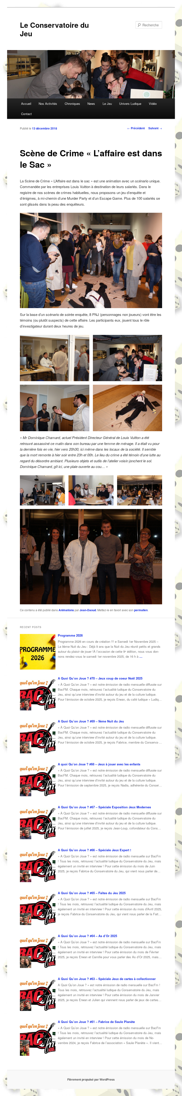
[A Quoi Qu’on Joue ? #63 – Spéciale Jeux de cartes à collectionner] (37, 995)
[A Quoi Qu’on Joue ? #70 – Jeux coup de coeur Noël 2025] (37, 694)
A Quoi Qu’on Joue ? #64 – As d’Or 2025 (87, 936)
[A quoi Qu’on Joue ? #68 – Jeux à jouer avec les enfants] (37, 780)
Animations (66, 610)
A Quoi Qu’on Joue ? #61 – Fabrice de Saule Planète (96, 1021)
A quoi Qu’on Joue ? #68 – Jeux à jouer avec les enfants (99, 764)
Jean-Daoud (88, 610)
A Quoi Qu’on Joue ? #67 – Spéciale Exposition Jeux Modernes (104, 807)
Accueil (26, 103)
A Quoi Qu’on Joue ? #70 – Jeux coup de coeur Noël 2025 (100, 678)
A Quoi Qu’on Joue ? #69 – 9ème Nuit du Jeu (91, 721)
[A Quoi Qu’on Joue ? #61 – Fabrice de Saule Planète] (37, 1038)
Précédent (136, 128)
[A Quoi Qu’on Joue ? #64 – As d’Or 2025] (37, 952)
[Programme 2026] (37, 652)
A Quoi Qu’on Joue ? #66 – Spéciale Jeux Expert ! (94, 850)
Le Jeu (107, 103)
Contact (26, 113)
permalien (141, 610)
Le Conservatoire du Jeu (54, 29)
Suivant (155, 128)
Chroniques (72, 103)
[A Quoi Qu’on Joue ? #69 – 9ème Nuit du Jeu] (37, 737)
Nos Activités (48, 103)
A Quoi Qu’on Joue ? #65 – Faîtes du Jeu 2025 (92, 893)
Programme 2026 (70, 635)
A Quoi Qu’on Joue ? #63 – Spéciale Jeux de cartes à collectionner (107, 978)
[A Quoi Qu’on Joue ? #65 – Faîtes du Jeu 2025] (37, 909)
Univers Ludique (130, 103)
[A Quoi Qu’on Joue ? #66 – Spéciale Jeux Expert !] (37, 866)
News (91, 103)
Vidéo (153, 103)
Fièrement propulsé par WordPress (91, 1079)
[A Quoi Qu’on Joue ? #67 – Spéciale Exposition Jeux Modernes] (37, 823)
